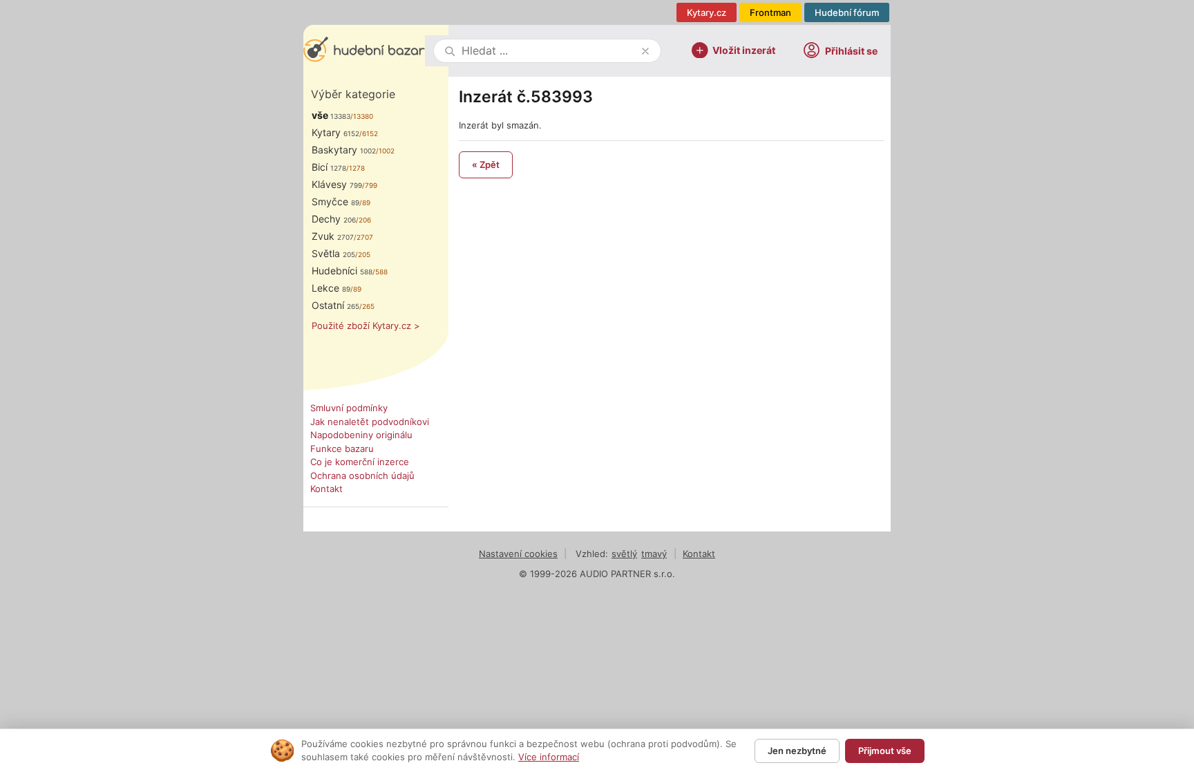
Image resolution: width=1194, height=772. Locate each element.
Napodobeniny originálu (361, 434)
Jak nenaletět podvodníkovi (369, 421)
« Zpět (486, 164)
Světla (333, 253)
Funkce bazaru (342, 448)
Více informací (548, 756)
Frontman (770, 12)
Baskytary (344, 150)
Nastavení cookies (518, 553)
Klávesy (337, 184)
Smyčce (335, 201)
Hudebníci (342, 270)
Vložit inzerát (743, 49)
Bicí (329, 167)
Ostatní (335, 305)
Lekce (331, 288)
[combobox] (549, 51)
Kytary (335, 132)
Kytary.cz (706, 12)
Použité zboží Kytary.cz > (366, 325)
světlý (624, 553)
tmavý (654, 553)
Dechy (334, 219)
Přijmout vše (884, 750)
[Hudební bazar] (364, 51)
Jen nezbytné (797, 750)
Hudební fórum (847, 12)
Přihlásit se (851, 51)
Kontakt (326, 488)
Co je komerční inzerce (359, 461)
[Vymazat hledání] (645, 51)
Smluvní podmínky (349, 407)
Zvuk (333, 236)
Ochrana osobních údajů (362, 475)
